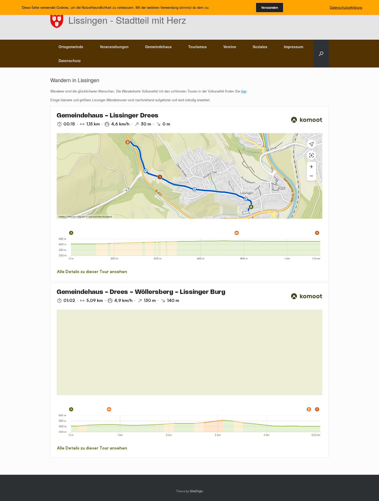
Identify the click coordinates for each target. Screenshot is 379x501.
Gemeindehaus (158, 46)
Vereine (229, 46)
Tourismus (197, 46)
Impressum (293, 46)
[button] (321, 53)
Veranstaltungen (114, 46)
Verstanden (269, 7)
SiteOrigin (196, 491)
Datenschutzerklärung (346, 7)
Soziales (260, 46)
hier (243, 91)
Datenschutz (70, 60)
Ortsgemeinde (71, 46)
